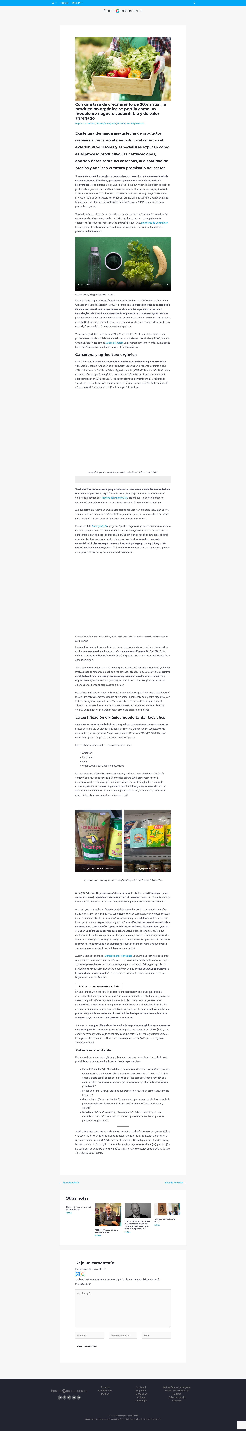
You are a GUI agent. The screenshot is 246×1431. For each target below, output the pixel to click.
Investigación (105, 1391)
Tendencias (141, 1394)
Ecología (101, 123)
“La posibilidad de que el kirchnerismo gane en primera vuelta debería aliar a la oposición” (137, 1225)
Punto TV (76, 3)
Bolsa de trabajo (176, 1397)
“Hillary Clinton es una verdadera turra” (106, 1231)
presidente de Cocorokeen (154, 222)
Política (121, 123)
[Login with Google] (83, 1274)
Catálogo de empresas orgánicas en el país (99, 986)
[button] (54, 3)
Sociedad (141, 1387)
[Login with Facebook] (78, 1274)
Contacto (177, 1401)
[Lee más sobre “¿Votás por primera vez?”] (167, 1209)
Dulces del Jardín (114, 342)
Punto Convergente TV (176, 1391)
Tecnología (141, 1401)
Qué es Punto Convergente (177, 1387)
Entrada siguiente (175, 1182)
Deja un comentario (85, 123)
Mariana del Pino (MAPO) (114, 497)
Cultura (141, 1397)
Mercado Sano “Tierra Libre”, (119, 955)
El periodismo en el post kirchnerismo (78, 1208)
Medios (105, 1394)
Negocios (111, 123)
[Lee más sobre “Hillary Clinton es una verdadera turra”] (108, 1214)
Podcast (64, 3)
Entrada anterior (69, 1182)
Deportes (141, 1391)
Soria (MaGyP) (99, 526)
